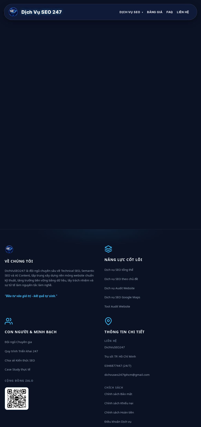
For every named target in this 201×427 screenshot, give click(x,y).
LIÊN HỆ (183, 12)
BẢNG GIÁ (155, 12)
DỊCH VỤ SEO (131, 12)
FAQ (169, 12)
